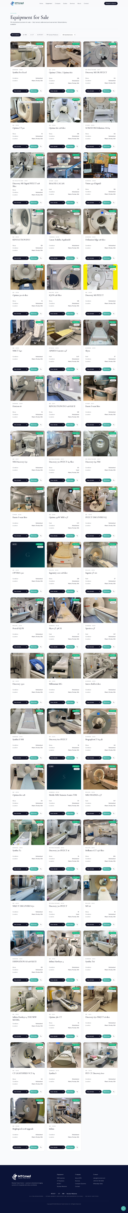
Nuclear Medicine (53, 35)
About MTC (78, 1178)
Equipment (49, 3)
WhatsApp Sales (98, 1183)
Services (72, 3)
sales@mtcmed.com (99, 1178)
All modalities (15, 35)
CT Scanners (60, 1181)
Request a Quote (111, 3)
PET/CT (41, 35)
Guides (65, 3)
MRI (26, 35)
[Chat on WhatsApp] (123, 1208)
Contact (86, 3)
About (79, 3)
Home (41, 3)
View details (17, 91)
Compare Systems (80, 1183)
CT (33, 35)
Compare (57, 3)
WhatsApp (34, 91)
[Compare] (41, 91)
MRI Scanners (61, 1178)
